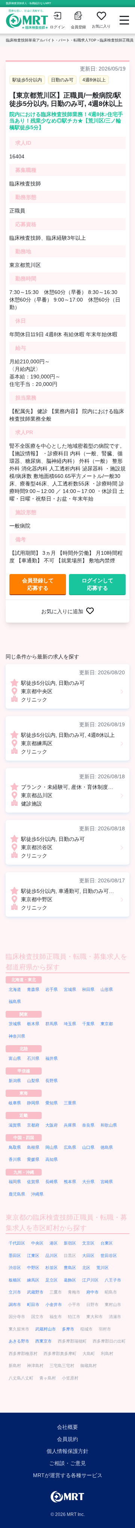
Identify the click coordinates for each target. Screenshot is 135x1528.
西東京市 (43, 1341)
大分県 (88, 1181)
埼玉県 (70, 1023)
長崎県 (51, 1181)
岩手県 (51, 989)
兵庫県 (70, 1125)
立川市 (15, 1292)
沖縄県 (37, 1194)
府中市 (92, 1292)
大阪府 (51, 1125)
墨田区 (15, 1255)
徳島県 (106, 1147)
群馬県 (51, 1023)
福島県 (15, 1001)
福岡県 (15, 1181)
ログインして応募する (97, 584)
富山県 (15, 1058)
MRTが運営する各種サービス (67, 1475)
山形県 (106, 989)
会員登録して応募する (38, 584)
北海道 (15, 989)
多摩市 (68, 1329)
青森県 (33, 989)
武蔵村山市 (45, 1329)
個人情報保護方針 (67, 1451)
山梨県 (33, 1080)
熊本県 (70, 1181)
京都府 (33, 1125)
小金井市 (53, 1304)
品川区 (51, 1255)
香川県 (15, 1159)
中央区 (37, 1243)
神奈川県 (17, 1036)
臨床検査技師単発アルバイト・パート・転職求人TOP (51, 40)
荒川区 (102, 1267)
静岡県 (33, 1103)
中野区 (33, 1267)
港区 (54, 1243)
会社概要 (67, 1427)
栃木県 (33, 1023)
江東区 (33, 1255)
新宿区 (70, 1243)
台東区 (106, 1243)
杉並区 (51, 1267)
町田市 (33, 1304)
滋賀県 (15, 1125)
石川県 (33, 1058)
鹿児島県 (17, 1194)
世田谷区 (108, 1255)
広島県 (70, 1147)
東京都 (106, 1023)
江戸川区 (90, 1280)
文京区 (88, 1243)
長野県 (51, 1080)
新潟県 (15, 1080)
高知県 (51, 1159)
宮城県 (70, 989)
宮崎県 (106, 1181)
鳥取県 (15, 1147)
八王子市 (113, 1280)
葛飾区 (70, 1280)
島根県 (33, 1147)
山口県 (88, 1147)
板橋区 (15, 1280)
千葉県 (88, 1023)
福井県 (51, 1058)
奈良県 (88, 1125)
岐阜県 (15, 1103)
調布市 (15, 1304)
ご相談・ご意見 (67, 1463)
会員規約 (67, 1439)
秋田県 (88, 989)
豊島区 (70, 1267)
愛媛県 (33, 1159)
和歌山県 (108, 1125)
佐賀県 (33, 1181)
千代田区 (17, 1243)
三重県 (70, 1103)
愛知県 (51, 1103)
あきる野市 (19, 1341)
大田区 (88, 1255)
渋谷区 (15, 1267)
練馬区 (33, 1280)
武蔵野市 (35, 1292)
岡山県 (51, 1147)
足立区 (51, 1280)
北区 (86, 1267)
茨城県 (15, 1023)
